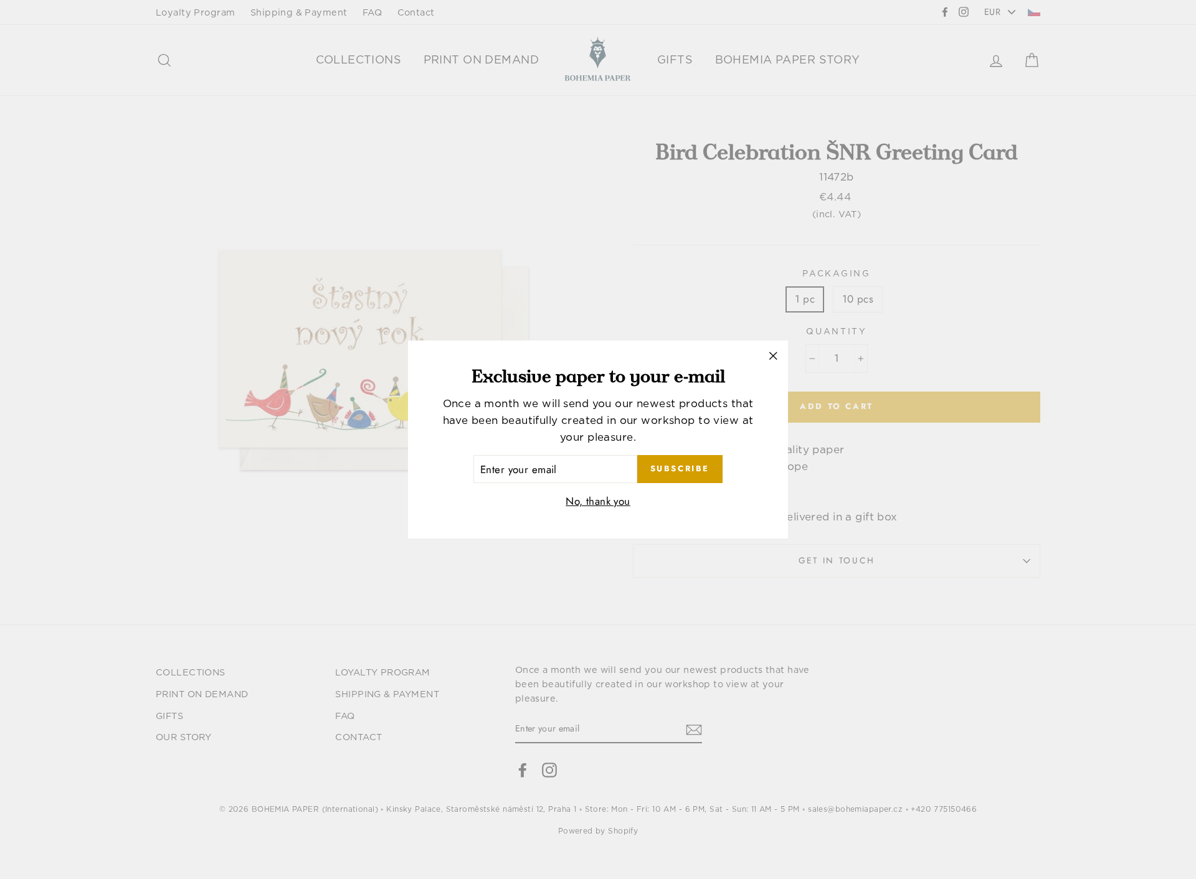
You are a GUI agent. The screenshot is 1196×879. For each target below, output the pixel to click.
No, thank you (598, 501)
